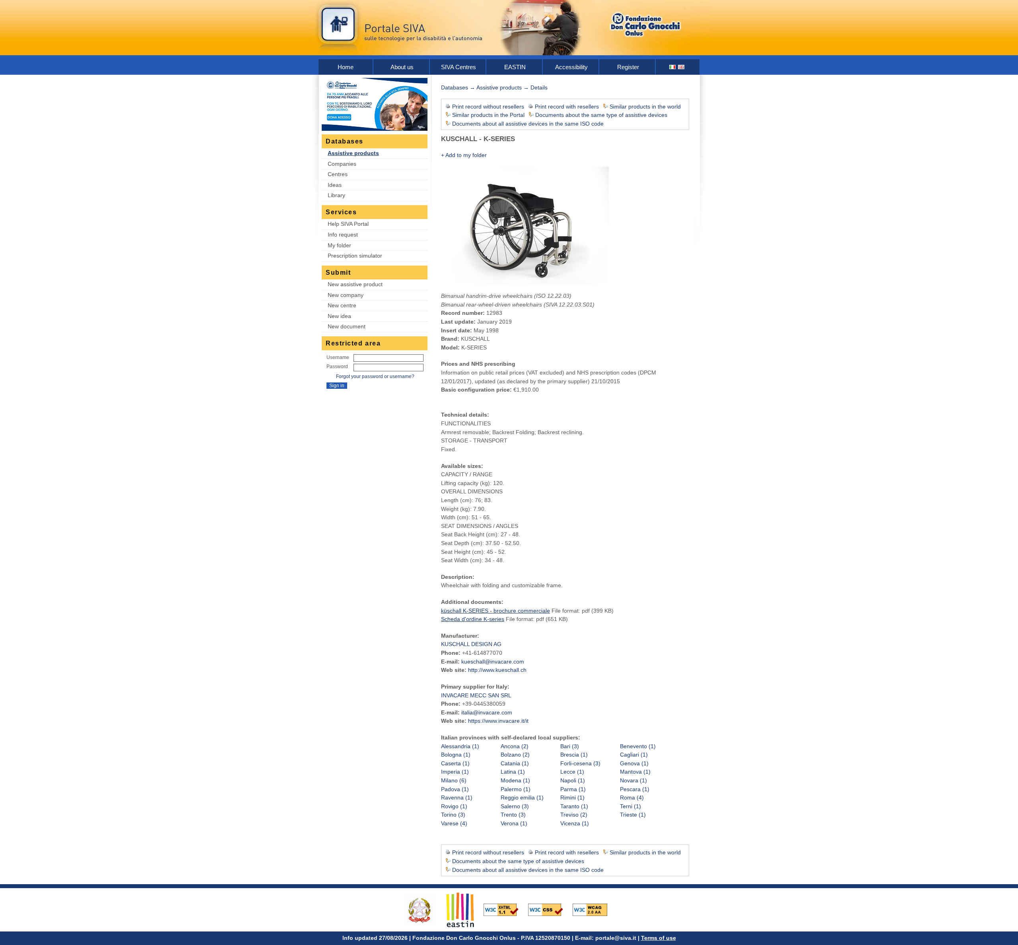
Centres (338, 174)
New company (345, 295)
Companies (342, 164)
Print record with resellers (567, 106)
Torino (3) (453, 814)
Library (336, 195)
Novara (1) (633, 780)
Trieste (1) (633, 814)
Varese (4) (454, 823)
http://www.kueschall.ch (497, 670)
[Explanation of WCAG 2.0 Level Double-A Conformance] (594, 909)
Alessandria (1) (460, 746)
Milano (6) (453, 780)
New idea (339, 316)
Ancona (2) (514, 746)
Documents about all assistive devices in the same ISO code (528, 123)
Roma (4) (632, 797)
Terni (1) (630, 806)
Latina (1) (513, 771)
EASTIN (515, 67)
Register (628, 67)
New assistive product (355, 284)
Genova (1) (634, 763)
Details (539, 87)
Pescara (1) (634, 789)
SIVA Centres (458, 67)
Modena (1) (515, 780)
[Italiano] (672, 67)
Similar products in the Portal (488, 115)
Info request (343, 234)
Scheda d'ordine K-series (472, 619)
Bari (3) (569, 746)
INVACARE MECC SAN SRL (476, 695)
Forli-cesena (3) (580, 763)
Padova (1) (455, 789)
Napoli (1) (572, 780)
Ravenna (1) (456, 797)
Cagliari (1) (634, 754)
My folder (339, 245)
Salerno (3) (515, 806)
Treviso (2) (573, 814)
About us (402, 67)
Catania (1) (515, 763)
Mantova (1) (635, 771)
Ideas (335, 185)
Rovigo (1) (454, 806)
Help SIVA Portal (348, 224)
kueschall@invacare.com (492, 661)
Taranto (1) (574, 806)
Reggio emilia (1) (522, 797)
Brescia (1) (574, 754)
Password (337, 366)
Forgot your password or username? (375, 376)
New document (346, 326)
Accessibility (571, 67)
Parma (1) (573, 789)
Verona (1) (514, 823)
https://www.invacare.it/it (498, 721)
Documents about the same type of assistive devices (601, 115)
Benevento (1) (638, 746)
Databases (454, 87)
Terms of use (658, 938)
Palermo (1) (515, 789)
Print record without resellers (488, 106)
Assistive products (353, 153)
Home (346, 67)
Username (337, 357)
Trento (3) (513, 814)
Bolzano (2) (515, 754)
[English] (681, 67)
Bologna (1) (455, 754)
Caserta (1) (455, 763)
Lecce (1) (572, 771)
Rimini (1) (572, 797)
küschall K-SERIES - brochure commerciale (495, 610)
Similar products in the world (645, 106)
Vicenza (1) (574, 823)
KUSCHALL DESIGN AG (471, 644)
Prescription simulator (355, 255)
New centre (342, 305)
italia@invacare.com (486, 712)
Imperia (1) (455, 771)
